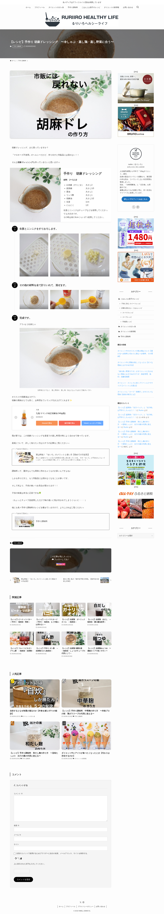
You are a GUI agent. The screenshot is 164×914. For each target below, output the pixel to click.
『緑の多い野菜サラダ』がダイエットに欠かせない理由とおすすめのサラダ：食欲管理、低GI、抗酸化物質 (135, 374)
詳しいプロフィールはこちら (136, 199)
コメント (18, 794)
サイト (16, 844)
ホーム (61, 906)
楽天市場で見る (70, 423)
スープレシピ (127, 317)
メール (17, 835)
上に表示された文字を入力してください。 (30, 864)
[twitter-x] (133, 207)
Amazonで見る (47, 423)
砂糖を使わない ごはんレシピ (131, 308)
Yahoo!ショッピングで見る (92, 423)
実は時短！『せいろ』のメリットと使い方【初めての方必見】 (63, 455)
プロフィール (70, 906)
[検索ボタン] (137, 7)
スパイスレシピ (127, 313)
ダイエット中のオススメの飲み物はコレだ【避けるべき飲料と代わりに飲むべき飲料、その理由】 (135, 353)
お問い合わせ (100, 906)
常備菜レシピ (127, 322)
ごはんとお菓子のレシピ (130, 299)
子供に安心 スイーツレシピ (131, 304)
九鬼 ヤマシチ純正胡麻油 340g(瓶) (51, 413)
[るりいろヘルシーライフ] (82, 19)
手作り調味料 (17, 46)
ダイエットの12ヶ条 (128, 326)
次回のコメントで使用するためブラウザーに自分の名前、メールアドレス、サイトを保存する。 (52, 853)
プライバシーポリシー (85, 906)
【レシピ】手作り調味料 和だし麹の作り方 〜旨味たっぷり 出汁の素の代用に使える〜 (134, 424)
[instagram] (137, 207)
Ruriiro (141, 410)
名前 (16, 825)
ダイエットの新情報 (128, 331)
